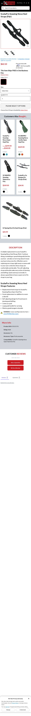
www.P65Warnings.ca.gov (11, 314)
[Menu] (2, 3)
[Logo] (9, 3)
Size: (2, 87)
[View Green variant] (19, 154)
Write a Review (15, 368)
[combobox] (17, 8)
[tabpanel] (15, 383)
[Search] (2, 8)
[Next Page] (29, 53)
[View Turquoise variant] (7, 154)
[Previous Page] (2, 53)
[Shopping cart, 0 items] (28, 3)
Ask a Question (15, 362)
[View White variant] (7, 191)
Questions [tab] (16, 377)
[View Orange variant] (22, 154)
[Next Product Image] (27, 33)
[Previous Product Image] (3, 33)
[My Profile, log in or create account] (26, 3)
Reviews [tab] (5, 377)
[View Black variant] (4, 154)
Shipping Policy (4, 74)
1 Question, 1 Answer (24, 59)
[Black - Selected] (3, 82)
